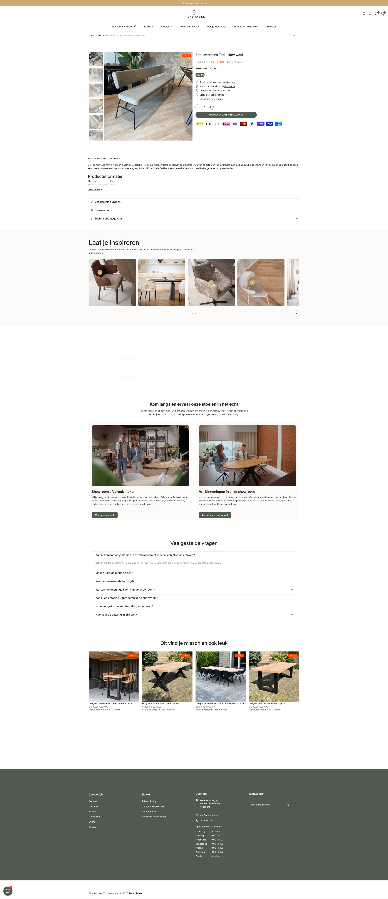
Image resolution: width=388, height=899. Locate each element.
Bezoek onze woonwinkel (215, 515)
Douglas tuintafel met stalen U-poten (267, 703)
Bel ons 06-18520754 (219, 90)
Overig (92, 821)
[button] (208, 379)
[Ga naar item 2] (195, 313)
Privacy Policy (149, 801)
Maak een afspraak (104, 515)
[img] (126, 384)
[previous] (110, 96)
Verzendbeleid (149, 811)
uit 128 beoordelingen (125, 387)
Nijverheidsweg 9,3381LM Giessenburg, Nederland (210, 803)
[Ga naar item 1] (192, 313)
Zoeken (93, 827)
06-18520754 (206, 820)
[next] (186, 96)
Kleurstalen (94, 816)
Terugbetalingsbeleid (153, 806)
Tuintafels (93, 806)
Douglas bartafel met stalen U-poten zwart (110, 703)
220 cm (200, 75)
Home (91, 35)
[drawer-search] (364, 14)
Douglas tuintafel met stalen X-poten (160, 703)
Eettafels (93, 801)
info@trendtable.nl (209, 815)
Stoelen (92, 811)
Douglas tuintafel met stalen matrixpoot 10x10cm (220, 703)
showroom (229, 86)
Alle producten (105, 35)
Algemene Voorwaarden (154, 816)
